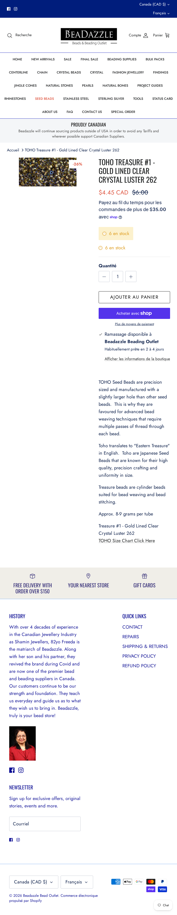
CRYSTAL (96, 72)
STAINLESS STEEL (76, 98)
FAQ (70, 111)
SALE (67, 59)
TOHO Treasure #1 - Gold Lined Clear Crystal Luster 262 (72, 150)
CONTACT (132, 627)
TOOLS (138, 98)
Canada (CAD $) (152, 4)
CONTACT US (92, 111)
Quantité (107, 266)
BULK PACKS (155, 59)
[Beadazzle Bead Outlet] (88, 35)
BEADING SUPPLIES (121, 59)
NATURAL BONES (115, 85)
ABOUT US (49, 111)
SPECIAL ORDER (123, 111)
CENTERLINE (18, 72)
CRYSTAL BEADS (69, 72)
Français (159, 13)
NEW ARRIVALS (43, 59)
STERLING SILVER (111, 98)
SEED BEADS (44, 98)
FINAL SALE (89, 59)
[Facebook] (8, 9)
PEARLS (87, 85)
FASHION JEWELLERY (128, 72)
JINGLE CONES (25, 85)
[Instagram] (15, 9)
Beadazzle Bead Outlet (40, 895)
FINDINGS (160, 72)
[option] (47, 172)
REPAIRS (130, 636)
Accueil (13, 150)
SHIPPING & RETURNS (145, 646)
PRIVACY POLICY (139, 656)
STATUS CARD (162, 98)
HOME (17, 59)
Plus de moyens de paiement (134, 324)
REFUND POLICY (139, 665)
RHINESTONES (15, 98)
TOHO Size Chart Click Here (127, 540)
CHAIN (42, 72)
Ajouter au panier (134, 297)
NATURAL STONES (59, 85)
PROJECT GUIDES (150, 85)
